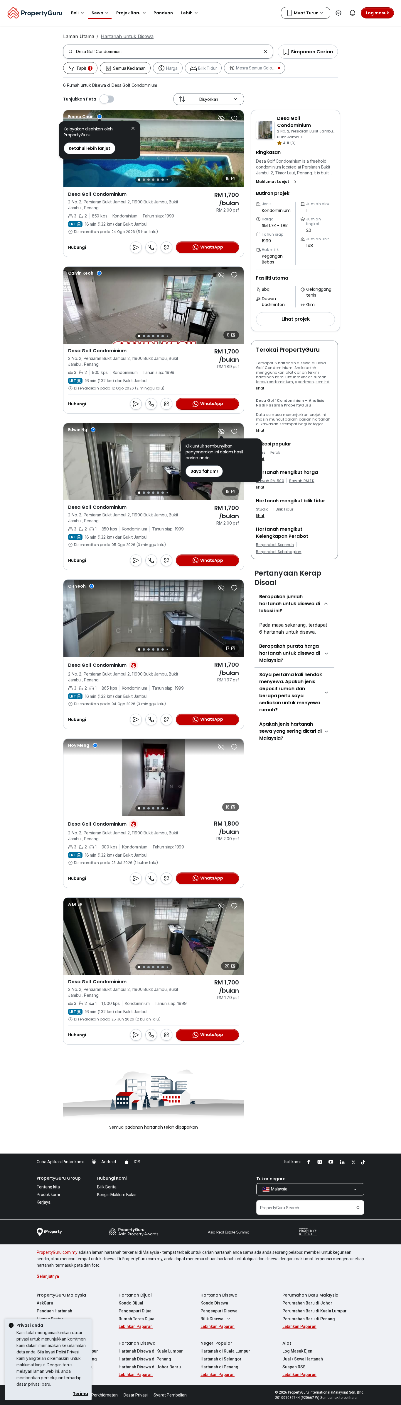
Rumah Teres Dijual (137, 1318)
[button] (277, 181)
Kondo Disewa (214, 1303)
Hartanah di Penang (219, 1367)
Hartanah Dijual (135, 1295)
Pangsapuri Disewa (219, 1311)
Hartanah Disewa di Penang (145, 1359)
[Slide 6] (162, 179)
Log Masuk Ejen (297, 1351)
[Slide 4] (153, 179)
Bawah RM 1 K (301, 481)
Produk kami (48, 1194)
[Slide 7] (167, 180)
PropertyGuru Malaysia (61, 1295)
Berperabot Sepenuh (275, 544)
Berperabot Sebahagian (278, 552)
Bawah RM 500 (270, 481)
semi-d (323, 381)
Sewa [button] (97, 13)
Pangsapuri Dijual (136, 1311)
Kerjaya (43, 1202)
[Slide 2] (144, 179)
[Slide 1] (139, 179)
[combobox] (168, 51)
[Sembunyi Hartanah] (221, 118)
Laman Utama (78, 36)
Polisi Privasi (67, 1351)
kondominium (280, 381)
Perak (275, 452)
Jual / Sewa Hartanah (302, 1359)
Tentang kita (48, 1187)
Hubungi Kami (112, 1178)
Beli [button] (75, 13)
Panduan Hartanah (54, 1311)
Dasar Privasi (136, 1395)
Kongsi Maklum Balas (117, 1194)
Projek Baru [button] (128, 13)
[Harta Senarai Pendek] (234, 118)
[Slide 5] (158, 179)
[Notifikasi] (352, 13)
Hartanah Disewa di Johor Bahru (150, 1367)
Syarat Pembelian (170, 1395)
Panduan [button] (163, 13)
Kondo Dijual (131, 1303)
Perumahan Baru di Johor (307, 1303)
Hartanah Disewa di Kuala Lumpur (151, 1351)
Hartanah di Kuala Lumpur (225, 1351)
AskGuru (45, 1303)
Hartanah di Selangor (221, 1359)
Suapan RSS (294, 1367)
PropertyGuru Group (59, 1178)
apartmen (304, 381)
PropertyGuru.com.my (57, 1252)
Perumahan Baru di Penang (308, 1318)
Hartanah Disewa (219, 1295)
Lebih (187, 13)
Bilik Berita (107, 1187)
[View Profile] (85, 117)
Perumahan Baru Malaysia (310, 1295)
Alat (286, 1343)
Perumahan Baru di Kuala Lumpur (314, 1311)
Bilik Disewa (212, 1318)
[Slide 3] (148, 179)
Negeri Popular (216, 1343)
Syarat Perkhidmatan (98, 1395)
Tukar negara (271, 1179)
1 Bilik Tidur (283, 509)
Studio (262, 509)
